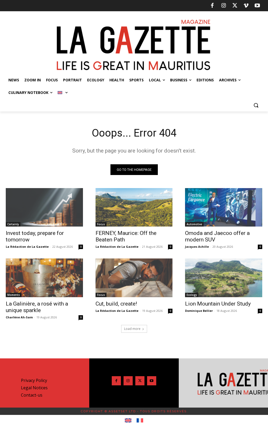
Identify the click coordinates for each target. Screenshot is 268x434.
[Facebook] (212, 6)
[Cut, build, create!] (134, 277)
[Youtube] (257, 6)
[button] (256, 105)
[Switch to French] (140, 420)
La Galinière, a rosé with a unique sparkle (37, 307)
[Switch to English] (128, 420)
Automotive (194, 224)
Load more (132, 328)
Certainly (13, 224)
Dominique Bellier (199, 311)
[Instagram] (223, 6)
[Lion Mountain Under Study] (223, 277)
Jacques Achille (197, 247)
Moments (13, 295)
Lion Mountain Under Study (218, 304)
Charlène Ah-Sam (19, 317)
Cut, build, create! (116, 304)
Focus (101, 224)
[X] (235, 6)
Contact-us (31, 395)
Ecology (192, 295)
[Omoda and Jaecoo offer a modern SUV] (223, 207)
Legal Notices (34, 388)
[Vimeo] (246, 6)
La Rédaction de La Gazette (27, 247)
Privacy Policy (34, 380)
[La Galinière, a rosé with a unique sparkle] (44, 277)
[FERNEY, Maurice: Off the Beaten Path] (134, 207)
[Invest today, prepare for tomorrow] (44, 207)
